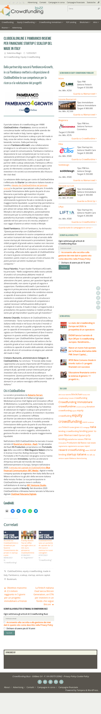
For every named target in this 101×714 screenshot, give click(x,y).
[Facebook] (10, 2)
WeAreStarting (82, 458)
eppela (74, 411)
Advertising (32, 2)
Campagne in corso (56, 2)
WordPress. (93, 690)
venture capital (43, 575)
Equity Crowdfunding (30, 57)
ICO (81, 427)
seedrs (87, 450)
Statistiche (91, 2)
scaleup (23, 575)
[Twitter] (16, 2)
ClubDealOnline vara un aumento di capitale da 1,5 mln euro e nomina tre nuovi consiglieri (46, 546)
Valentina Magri (14, 53)
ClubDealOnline (14, 571)
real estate (91, 443)
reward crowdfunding (72, 450)
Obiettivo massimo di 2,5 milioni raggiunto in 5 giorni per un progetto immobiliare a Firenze (15, 594)
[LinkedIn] (20, 2)
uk (91, 454)
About (7, 687)
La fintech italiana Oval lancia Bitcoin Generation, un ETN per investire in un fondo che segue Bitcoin (44, 596)
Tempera (81, 690)
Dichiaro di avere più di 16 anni (20, 628)
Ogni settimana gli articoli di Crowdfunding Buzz (26, 614)
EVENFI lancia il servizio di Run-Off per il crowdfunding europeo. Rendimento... (81, 338)
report (87, 446)
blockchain (77, 394)
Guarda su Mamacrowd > (85, 93)
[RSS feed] (23, 2)
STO (88, 455)
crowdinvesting (81, 407)
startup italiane (76, 454)
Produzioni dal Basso (76, 442)
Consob (71, 398)
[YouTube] (13, 2)
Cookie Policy (83, 676)
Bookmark (11, 579)
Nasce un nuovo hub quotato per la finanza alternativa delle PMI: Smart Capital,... (82, 351)
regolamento (63, 446)
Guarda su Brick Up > (87, 201)
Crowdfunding (13, 57)
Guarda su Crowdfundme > (84, 138)
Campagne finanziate (76, 2)
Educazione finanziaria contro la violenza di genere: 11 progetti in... (82, 375)
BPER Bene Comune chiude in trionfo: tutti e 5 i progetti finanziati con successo (82, 363)
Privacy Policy (70, 676)
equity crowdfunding (32, 571)
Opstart (82, 435)
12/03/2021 (31, 53)
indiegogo (86, 427)
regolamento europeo (76, 446)
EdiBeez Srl (37, 676)
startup (31, 575)
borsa (85, 395)
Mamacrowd (71, 435)
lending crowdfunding (69, 431)
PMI (86, 439)
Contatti (43, 2)
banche (68, 395)
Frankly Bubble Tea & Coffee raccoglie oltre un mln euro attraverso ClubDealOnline (28, 546)
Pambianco (13, 575)
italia (93, 427)
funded (71, 427)
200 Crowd (62, 395)
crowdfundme (67, 406)
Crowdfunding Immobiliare (75, 402)
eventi (84, 422)
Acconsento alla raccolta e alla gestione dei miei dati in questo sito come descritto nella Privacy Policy (28, 623)
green (77, 427)
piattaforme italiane (75, 439)
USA (93, 455)
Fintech (65, 427)
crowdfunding (80, 398)
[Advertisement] (79, 292)
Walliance (72, 458)
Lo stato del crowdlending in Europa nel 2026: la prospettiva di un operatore (82, 326)
